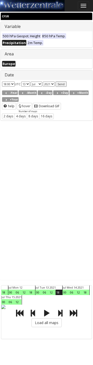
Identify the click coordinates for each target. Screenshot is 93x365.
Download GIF (48, 106)
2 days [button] (8, 116)
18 (3, 292)
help (10, 106)
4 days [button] (21, 116)
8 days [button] (33, 116)
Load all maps (46, 322)
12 (24, 292)
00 (10, 292)
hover (26, 106)
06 (17, 292)
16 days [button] (46, 116)
